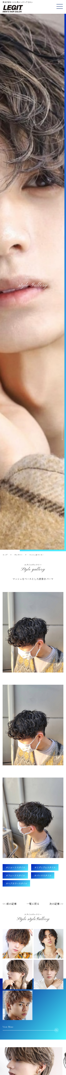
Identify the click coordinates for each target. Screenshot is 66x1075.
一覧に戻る (33, 904)
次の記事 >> (56, 904)
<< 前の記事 (10, 904)
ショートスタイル (16, 867)
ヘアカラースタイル (17, 883)
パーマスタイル (43, 875)
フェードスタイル (16, 875)
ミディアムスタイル (45, 867)
